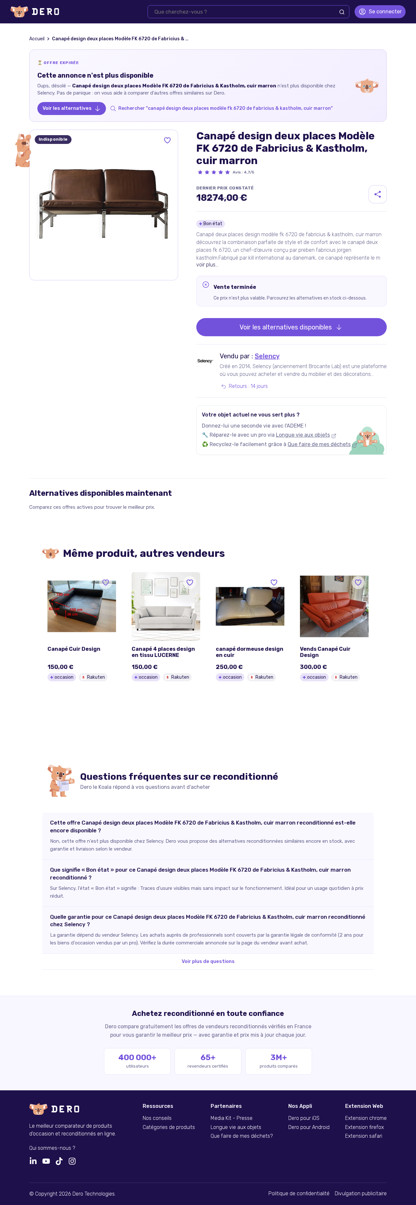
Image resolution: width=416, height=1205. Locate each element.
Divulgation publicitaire (361, 1194)
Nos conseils (157, 1118)
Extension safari (363, 1136)
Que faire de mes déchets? (242, 1136)
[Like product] (167, 140)
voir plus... (207, 265)
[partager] (378, 194)
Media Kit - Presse (232, 1118)
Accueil (37, 39)
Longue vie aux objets (303, 435)
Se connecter (385, 11)
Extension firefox (364, 1127)
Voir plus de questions (208, 961)
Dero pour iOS (303, 1118)
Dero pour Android (309, 1127)
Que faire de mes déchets (319, 444)
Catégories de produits (169, 1127)
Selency (267, 356)
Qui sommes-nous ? (52, 1148)
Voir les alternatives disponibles (286, 327)
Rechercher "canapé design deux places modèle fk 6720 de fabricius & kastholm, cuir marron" (225, 108)
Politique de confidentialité (299, 1194)
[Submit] (342, 12)
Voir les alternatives (67, 108)
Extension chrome (366, 1118)
